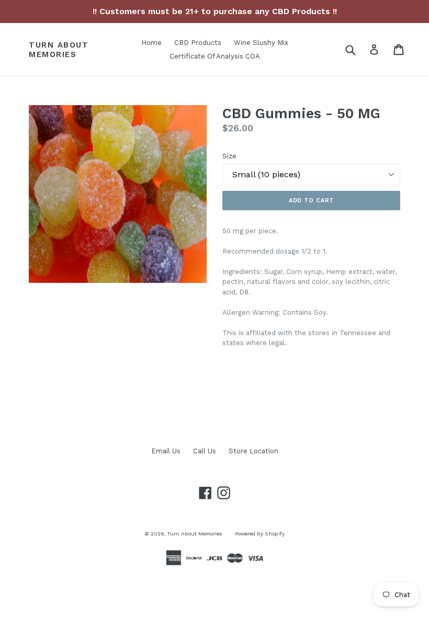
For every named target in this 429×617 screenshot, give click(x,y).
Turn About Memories (58, 49)
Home (151, 43)
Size (229, 156)
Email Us (165, 451)
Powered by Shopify (260, 533)
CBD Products (197, 43)
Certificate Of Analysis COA (215, 56)
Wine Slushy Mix (261, 43)
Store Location (253, 451)
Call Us (204, 451)
